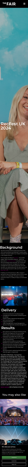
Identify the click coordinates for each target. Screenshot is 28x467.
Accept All (14, 457)
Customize (14, 461)
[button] (2, 296)
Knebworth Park (11, 261)
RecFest (16, 257)
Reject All (14, 464)
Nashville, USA (4, 270)
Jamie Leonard (5, 387)
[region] (14, 456)
